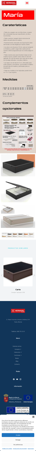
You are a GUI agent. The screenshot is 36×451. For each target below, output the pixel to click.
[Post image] (18, 272)
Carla (18, 290)
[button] (33, 417)
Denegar (18, 440)
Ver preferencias (18, 444)
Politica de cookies (7, 448)
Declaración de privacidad (20, 448)
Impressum (31, 448)
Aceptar (18, 435)
